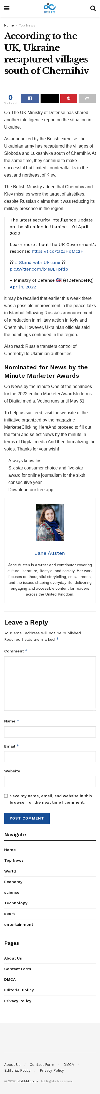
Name (11, 721)
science (11, 892)
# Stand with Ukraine (37, 262)
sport (9, 913)
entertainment (18, 924)
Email (11, 746)
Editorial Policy (19, 990)
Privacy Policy (17, 1001)
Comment (16, 651)
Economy (13, 881)
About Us (13, 958)
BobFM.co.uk (28, 1081)
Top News (27, 25)
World (10, 871)
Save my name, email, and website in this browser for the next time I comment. (51, 799)
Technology (16, 903)
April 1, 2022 (23, 287)
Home (9, 25)
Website (12, 771)
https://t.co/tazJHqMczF (57, 251)
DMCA (10, 979)
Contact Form (17, 969)
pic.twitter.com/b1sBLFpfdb (39, 269)
